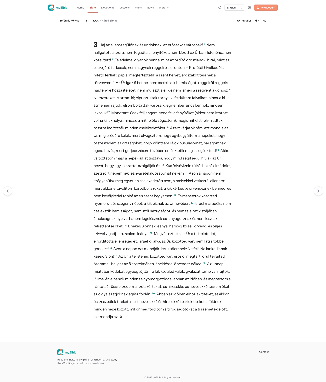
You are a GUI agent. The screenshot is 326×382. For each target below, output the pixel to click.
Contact (264, 352)
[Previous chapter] (7, 191)
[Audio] (257, 21)
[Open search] (220, 8)
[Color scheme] (249, 8)
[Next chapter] (318, 191)
